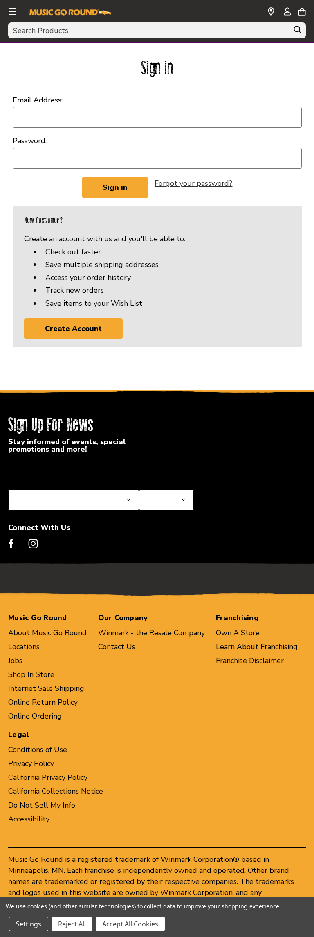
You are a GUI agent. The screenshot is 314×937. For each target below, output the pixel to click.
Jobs (15, 660)
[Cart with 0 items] (302, 11)
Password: (30, 141)
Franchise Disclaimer (250, 660)
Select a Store (163, 470)
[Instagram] (33, 543)
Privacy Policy (31, 763)
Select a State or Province (52, 470)
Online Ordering (35, 716)
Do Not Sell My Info (41, 805)
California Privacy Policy (47, 777)
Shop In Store (31, 674)
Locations (24, 647)
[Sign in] (287, 12)
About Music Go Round (47, 633)
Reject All (72, 923)
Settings (28, 923)
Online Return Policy (43, 702)
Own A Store (238, 633)
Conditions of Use (37, 749)
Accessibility (28, 819)
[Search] (297, 32)
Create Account (73, 329)
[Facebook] (11, 543)
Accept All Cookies (130, 923)
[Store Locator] (271, 12)
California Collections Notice (55, 791)
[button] (11, 10)
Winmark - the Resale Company (151, 633)
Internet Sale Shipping (46, 688)
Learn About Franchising (257, 647)
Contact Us (116, 647)
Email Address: (38, 100)
